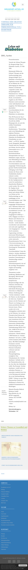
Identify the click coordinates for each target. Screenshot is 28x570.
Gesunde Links (4, 500)
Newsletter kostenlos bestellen (7, 525)
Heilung (3, 489)
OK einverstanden (23, 565)
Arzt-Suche (3, 513)
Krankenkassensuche (5, 520)
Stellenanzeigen (4, 547)
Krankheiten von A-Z (6, 487)
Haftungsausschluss (5, 540)
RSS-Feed (3, 502)
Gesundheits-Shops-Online (7, 522)
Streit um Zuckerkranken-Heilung (12, 465)
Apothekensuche (4, 516)
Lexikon (3, 498)
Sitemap (3, 533)
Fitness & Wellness (5, 491)
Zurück (2, 473)
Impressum (3, 549)
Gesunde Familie (5, 494)
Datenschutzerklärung (6, 542)
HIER (22, 568)
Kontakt (3, 536)
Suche (2, 511)
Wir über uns (4, 538)
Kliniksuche (3, 518)
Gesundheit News (5, 496)
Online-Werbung (4, 544)
